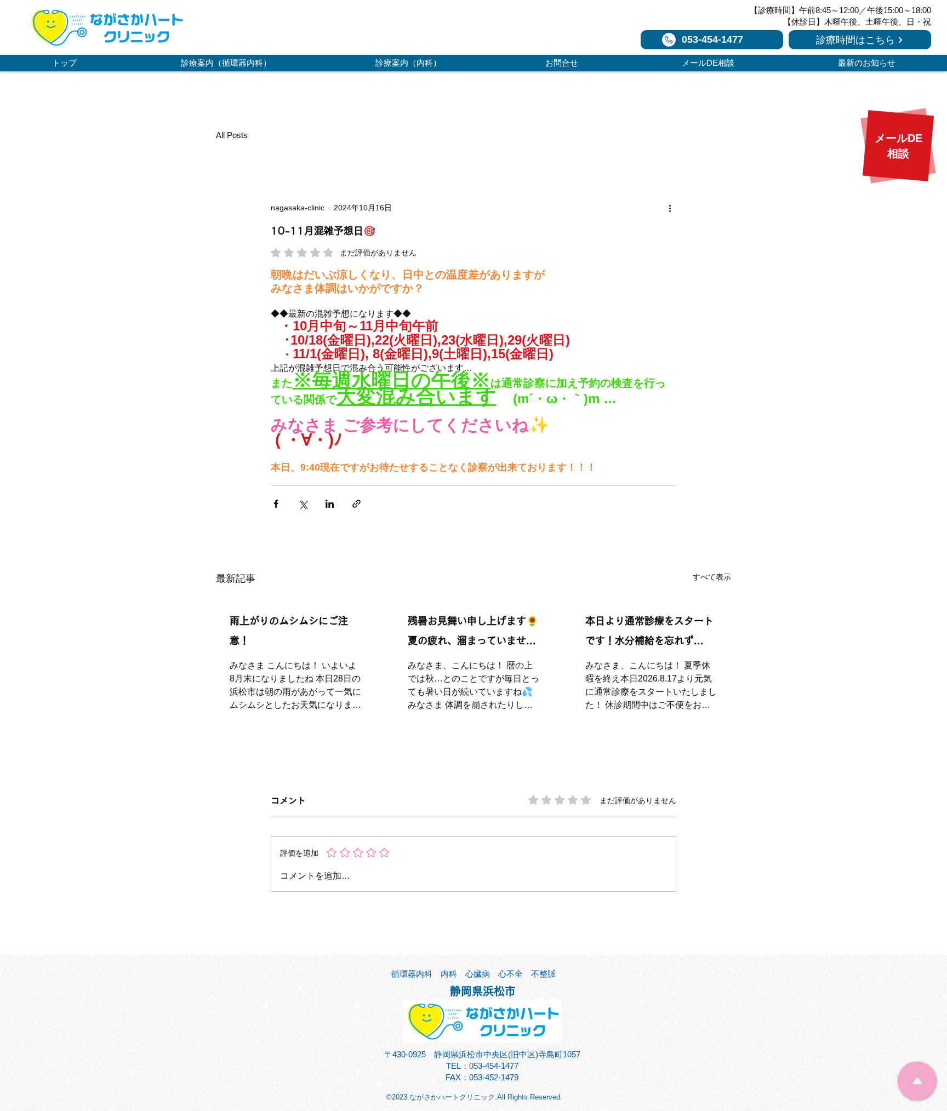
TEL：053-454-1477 (482, 1065)
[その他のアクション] (669, 207)
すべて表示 (712, 576)
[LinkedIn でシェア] (329, 504)
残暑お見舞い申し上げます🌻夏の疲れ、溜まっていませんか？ (473, 633)
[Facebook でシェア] (276, 504)
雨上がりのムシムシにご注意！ (289, 630)
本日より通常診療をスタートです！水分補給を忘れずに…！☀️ (649, 633)
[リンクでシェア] (356, 504)
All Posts (232, 135)
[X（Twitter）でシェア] (303, 504)
